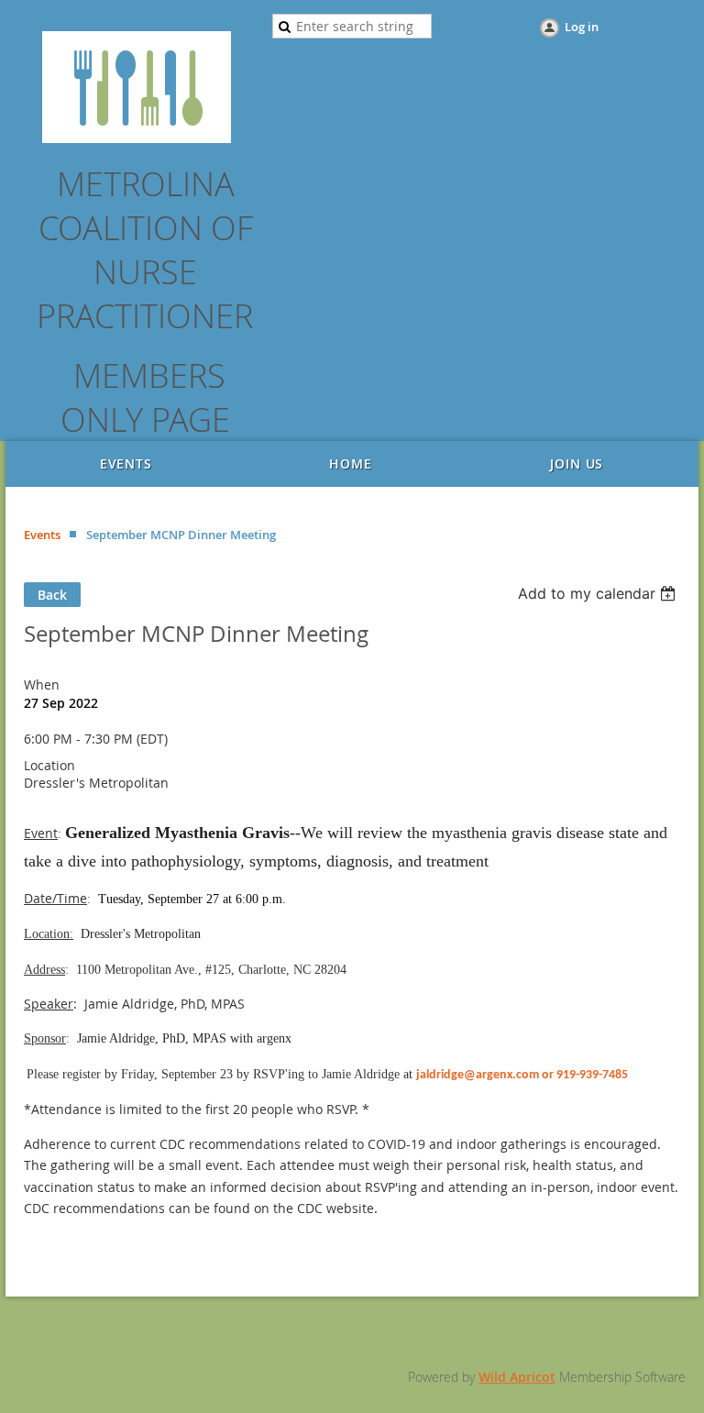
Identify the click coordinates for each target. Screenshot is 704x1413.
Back (52, 594)
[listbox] (599, 593)
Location (49, 765)
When (42, 684)
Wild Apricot (517, 1376)
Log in (582, 26)
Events (42, 534)
